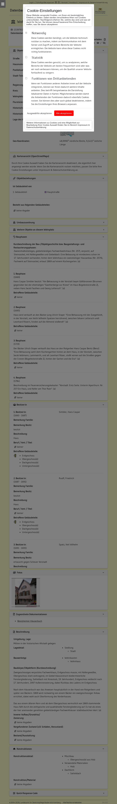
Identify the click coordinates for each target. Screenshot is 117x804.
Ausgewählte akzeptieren (39, 113)
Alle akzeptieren (64, 113)
